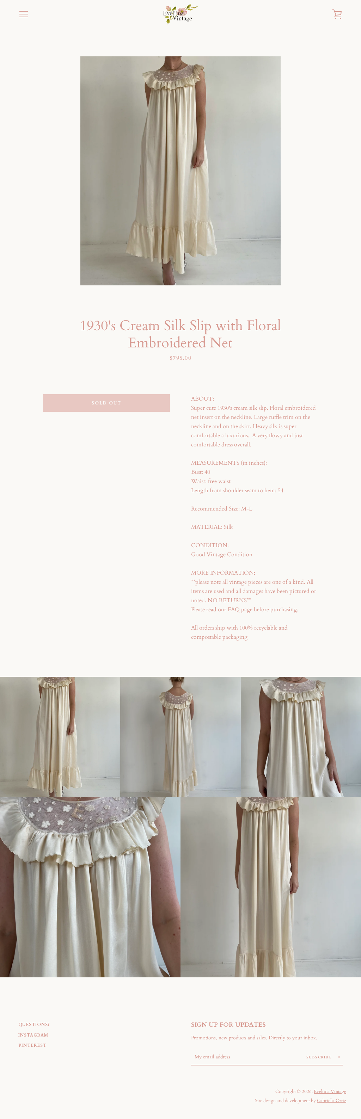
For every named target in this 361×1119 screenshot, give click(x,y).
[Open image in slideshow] (180, 170)
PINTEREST (32, 1045)
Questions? (34, 1024)
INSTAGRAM (33, 1035)
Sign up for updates (228, 1024)
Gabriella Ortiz (331, 1101)
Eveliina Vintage (330, 1091)
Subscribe (320, 1057)
